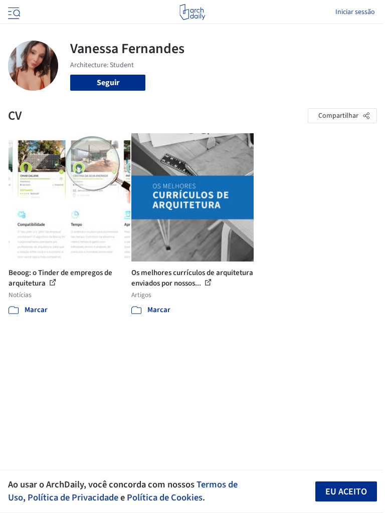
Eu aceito (346, 491)
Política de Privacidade (73, 497)
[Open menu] (13, 12)
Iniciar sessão (355, 12)
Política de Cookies (165, 497)
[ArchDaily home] (192, 12)
